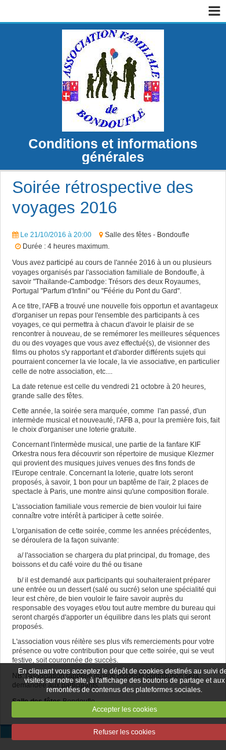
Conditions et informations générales (113, 150)
